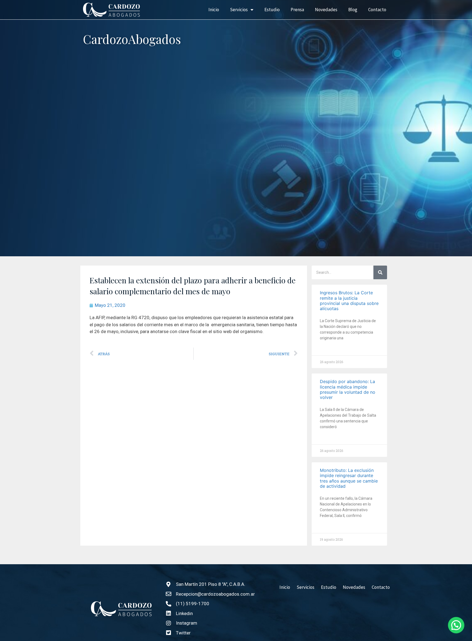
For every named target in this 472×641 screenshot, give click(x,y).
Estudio (272, 10)
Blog (352, 10)
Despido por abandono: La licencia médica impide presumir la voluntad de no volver (347, 389)
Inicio (213, 10)
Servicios (239, 10)
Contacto (377, 10)
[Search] (380, 272)
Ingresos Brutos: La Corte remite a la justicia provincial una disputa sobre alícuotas (349, 300)
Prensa (297, 10)
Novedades (326, 10)
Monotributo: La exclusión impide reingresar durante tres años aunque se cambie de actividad (349, 478)
